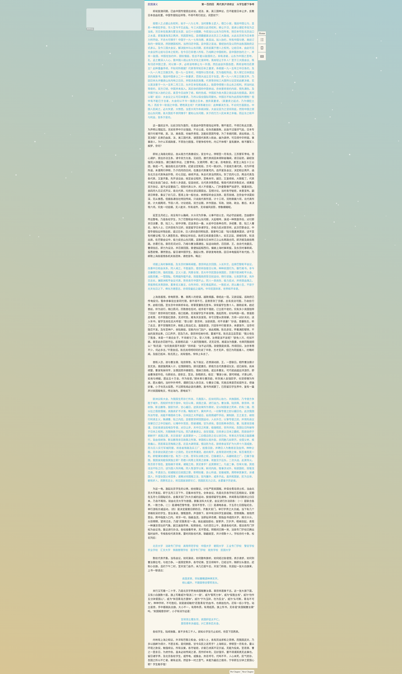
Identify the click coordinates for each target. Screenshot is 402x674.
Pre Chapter (235, 672)
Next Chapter (247, 672)
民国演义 (153, 4)
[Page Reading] (262, 56)
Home (262, 33)
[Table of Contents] (262, 40)
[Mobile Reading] (262, 48)
